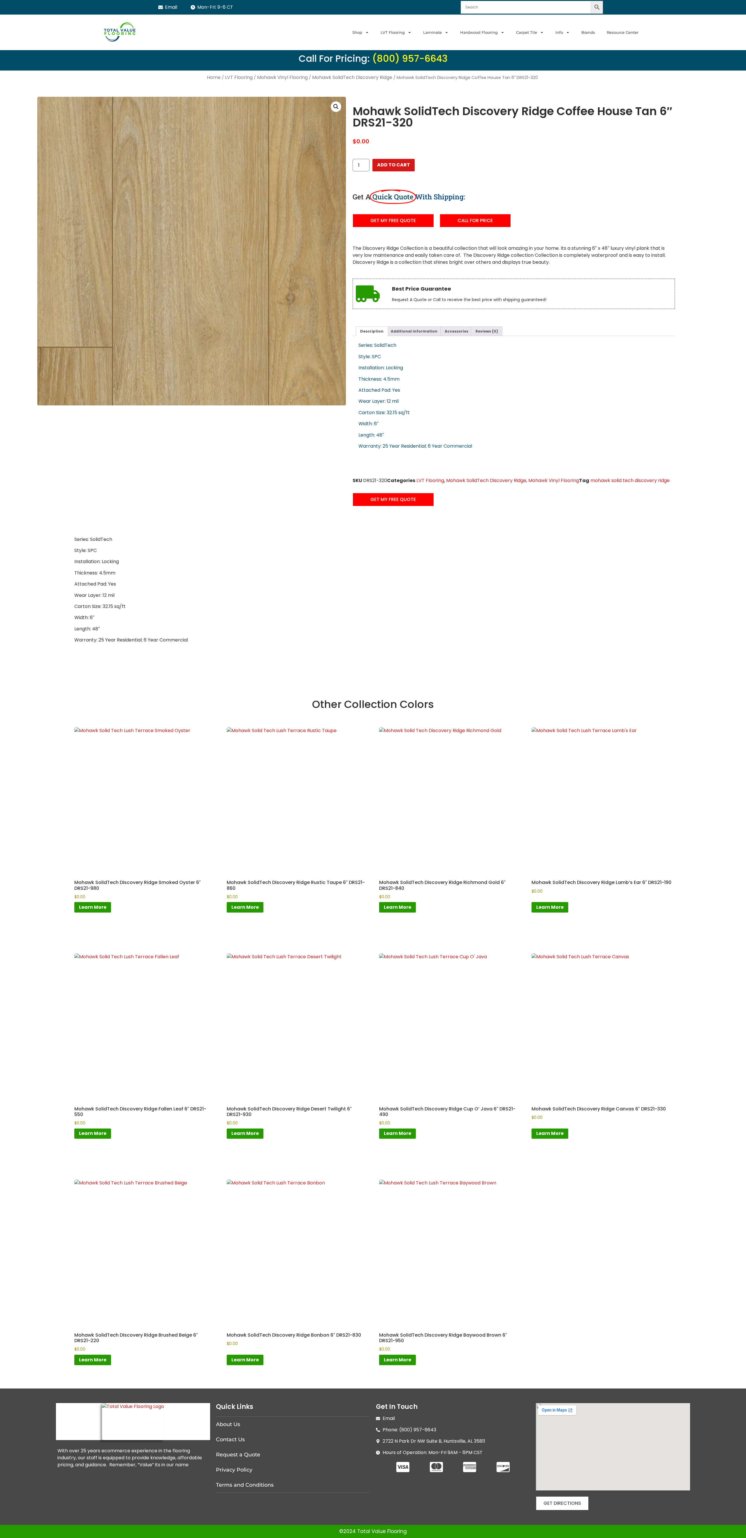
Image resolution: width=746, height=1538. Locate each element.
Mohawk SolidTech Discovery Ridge (352, 77)
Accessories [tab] (456, 331)
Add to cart (393, 164)
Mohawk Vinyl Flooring (282, 77)
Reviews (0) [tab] (487, 331)
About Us (228, 1424)
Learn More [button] (92, 907)
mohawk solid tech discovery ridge (630, 480)
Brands (588, 32)
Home (214, 77)
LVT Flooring (393, 32)
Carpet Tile (526, 32)
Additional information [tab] (414, 331)
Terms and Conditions (245, 1485)
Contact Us (230, 1439)
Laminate (432, 32)
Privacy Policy (234, 1470)
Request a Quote (238, 1454)
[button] (336, 106)
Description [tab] (371, 331)
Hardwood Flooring (479, 32)
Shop (357, 32)
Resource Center (622, 32)
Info (559, 32)
